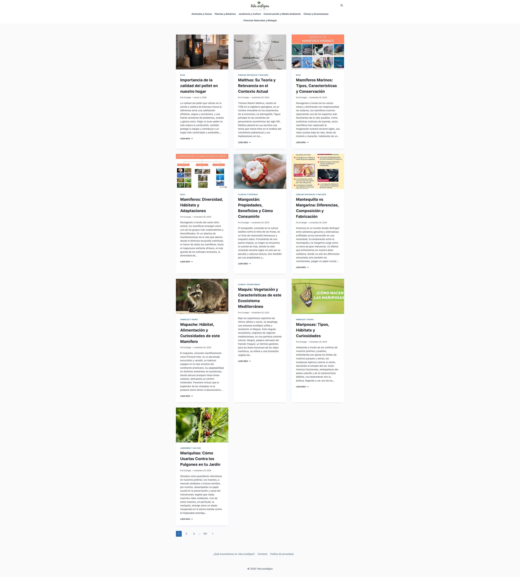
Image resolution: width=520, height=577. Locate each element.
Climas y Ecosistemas (316, 14)
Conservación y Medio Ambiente (282, 14)
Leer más (186, 139)
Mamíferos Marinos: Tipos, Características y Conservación (316, 86)
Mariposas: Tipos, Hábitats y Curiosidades (312, 330)
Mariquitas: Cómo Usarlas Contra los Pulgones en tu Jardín (200, 459)
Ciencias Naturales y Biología (260, 20)
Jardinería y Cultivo (249, 14)
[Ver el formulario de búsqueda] (341, 5)
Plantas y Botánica (225, 14)
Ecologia (187, 97)
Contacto (262, 554)
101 (205, 533)
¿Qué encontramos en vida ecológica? (234, 554)
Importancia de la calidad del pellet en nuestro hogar (199, 86)
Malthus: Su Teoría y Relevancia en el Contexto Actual (257, 86)
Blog (182, 75)
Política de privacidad (282, 554)
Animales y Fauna (201, 14)
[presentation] (202, 52)
